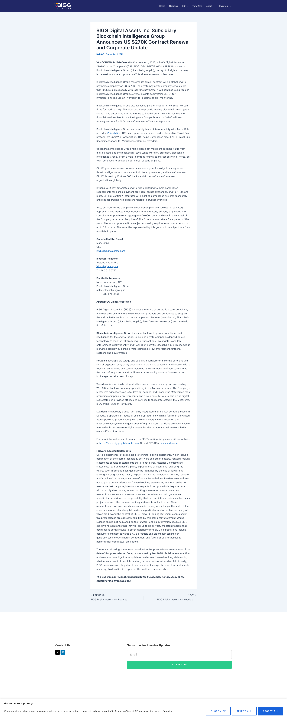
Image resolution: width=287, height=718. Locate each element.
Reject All (244, 711)
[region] (143, 708)
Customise (218, 711)
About (209, 6)
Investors (223, 6)
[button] (187, 6)
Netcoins (173, 6)
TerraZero (197, 6)
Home (162, 6)
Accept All (270, 711)
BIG (184, 6)
